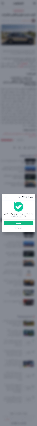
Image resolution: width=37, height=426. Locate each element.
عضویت (18, 223)
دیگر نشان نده (18, 228)
